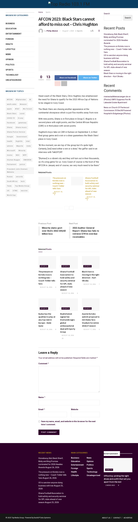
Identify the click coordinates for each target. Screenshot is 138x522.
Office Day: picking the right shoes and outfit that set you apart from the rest (117, 478)
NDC (17, 155)
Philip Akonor (52, 31)
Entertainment (14, 34)
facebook (11, 123)
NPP (25, 155)
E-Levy (20, 118)
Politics (10, 65)
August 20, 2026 (67, 335)
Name (41, 397)
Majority (19, 146)
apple (9, 109)
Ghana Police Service (16, 132)
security (19, 177)
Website (74, 409)
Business (10, 23)
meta (29, 146)
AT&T (17, 109)
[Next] (71, 208)
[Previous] (67, 208)
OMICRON (27, 160)
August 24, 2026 (46, 329)
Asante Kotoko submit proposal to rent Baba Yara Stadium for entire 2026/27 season (91, 319)
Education (11, 29)
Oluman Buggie (13, 160)
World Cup (11, 195)
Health (9, 44)
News (8, 54)
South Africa (12, 181)
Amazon (23, 104)
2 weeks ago (110, 485)
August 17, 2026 (89, 329)
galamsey (22, 123)
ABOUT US (106, 518)
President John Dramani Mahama (17, 170)
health (9, 141)
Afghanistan (21, 99)
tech (23, 181)
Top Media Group (22, 186)
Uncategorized (13, 80)
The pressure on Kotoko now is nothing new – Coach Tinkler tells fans (59, 183)
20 (62, 338)
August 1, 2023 (68, 31)
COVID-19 (11, 118)
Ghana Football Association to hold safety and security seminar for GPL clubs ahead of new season (92, 186)
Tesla (9, 186)
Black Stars (11, 113)
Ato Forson (27, 109)
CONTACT (117, 518)
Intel (28, 141)
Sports (48, 12)
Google (10, 137)
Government (22, 137)
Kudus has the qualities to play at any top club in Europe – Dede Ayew (47, 319)
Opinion (9, 59)
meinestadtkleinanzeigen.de (116, 96)
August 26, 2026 (58, 192)
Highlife (19, 141)
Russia (10, 177)
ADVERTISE (128, 518)
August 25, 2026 (90, 197)
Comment (43, 363)
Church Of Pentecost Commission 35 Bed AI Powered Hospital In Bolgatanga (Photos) (117, 110)
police (22, 164)
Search (107, 14)
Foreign (10, 39)
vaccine (24, 191)
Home (40, 12)
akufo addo (11, 104)
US (8, 191)
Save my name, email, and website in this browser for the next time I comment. (68, 422)
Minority (22, 150)
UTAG (15, 191)
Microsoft (11, 150)
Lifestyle (10, 49)
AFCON (10, 99)
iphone (10, 146)
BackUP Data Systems (42, 518)
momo (9, 155)
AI (30, 99)
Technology (12, 75)
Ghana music (21, 127)
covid (22, 113)
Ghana (9, 127)
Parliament (11, 164)
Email (41, 409)
